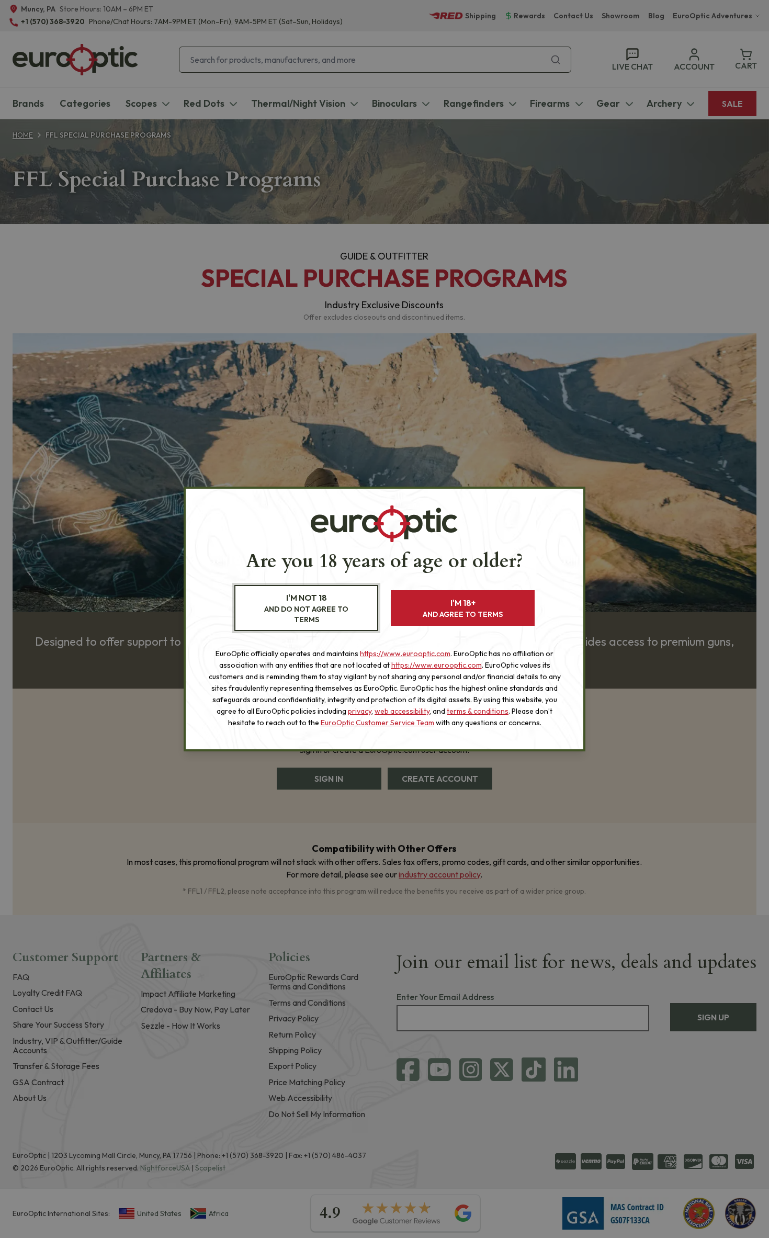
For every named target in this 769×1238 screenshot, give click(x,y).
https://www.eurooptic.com (405, 653)
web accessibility (402, 711)
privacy (359, 711)
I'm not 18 (306, 608)
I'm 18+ (463, 608)
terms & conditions (477, 711)
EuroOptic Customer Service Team (377, 722)
